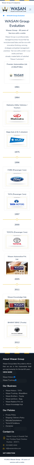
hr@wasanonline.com (13, 448)
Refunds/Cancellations (14, 420)
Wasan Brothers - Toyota (15, 396)
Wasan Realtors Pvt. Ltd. (14, 402)
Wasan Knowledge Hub (14, 404)
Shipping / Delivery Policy (15, 418)
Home (3, 15)
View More (7, 372)
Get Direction (9, 453)
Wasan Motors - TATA (14, 391)
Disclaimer (9, 426)
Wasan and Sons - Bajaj (14, 399)
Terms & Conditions (13, 423)
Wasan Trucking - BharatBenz (16, 393)
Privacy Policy (11, 415)
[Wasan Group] (14, 9)
